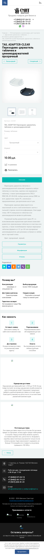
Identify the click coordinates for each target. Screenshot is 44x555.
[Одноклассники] (14, 266)
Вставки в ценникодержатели (12, 37)
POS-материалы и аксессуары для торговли (25, 33)
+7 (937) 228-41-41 (22, 24)
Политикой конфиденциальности (27, 548)
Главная (4, 33)
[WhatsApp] (28, 266)
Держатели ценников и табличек (16, 35)
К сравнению (12, 165)
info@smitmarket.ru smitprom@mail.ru (23, 489)
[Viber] (23, 266)
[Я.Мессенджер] (4, 266)
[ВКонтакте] (9, 266)
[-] (22, 152)
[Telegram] (18, 266)
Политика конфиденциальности (21, 501)
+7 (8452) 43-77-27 (22, 22)
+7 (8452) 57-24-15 (22, 19)
